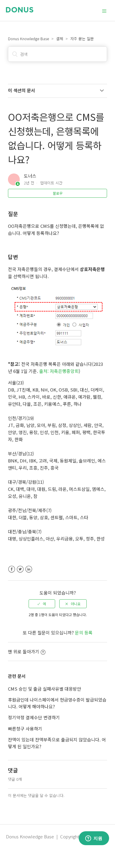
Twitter (20, 569)
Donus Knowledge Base (28, 38)
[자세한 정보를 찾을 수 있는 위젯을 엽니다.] (93, 838)
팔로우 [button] (58, 193)
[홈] (19, 10)
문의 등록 (84, 632)
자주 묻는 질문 (82, 38)
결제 (59, 38)
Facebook (11, 569)
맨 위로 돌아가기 (23, 651)
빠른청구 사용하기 (25, 728)
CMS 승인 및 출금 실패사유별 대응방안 (44, 689)
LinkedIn (28, 569)
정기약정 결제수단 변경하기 (34, 717)
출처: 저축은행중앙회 (59, 371)
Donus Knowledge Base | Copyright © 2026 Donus (57, 836)
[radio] (42, 603)
